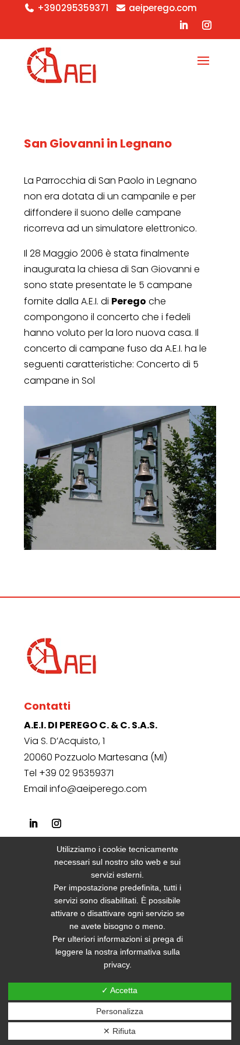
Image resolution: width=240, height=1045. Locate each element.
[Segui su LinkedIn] (183, 25)
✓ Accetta (119, 990)
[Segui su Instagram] (206, 25)
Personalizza (119, 1011)
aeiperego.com (163, 8)
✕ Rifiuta (119, 1031)
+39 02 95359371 (76, 773)
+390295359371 (72, 8)
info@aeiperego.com (98, 788)
